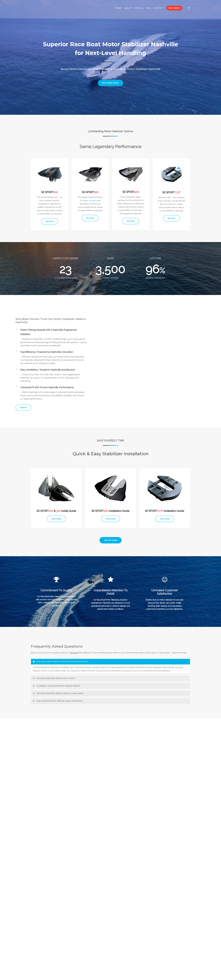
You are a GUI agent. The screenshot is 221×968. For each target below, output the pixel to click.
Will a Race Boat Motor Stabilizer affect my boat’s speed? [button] (60, 693)
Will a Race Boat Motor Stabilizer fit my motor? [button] (55, 678)
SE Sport (74, 653)
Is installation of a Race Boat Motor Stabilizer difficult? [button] (58, 686)
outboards (92, 201)
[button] (110, 83)
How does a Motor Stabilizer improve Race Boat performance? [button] (62, 661)
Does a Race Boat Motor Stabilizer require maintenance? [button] (59, 701)
